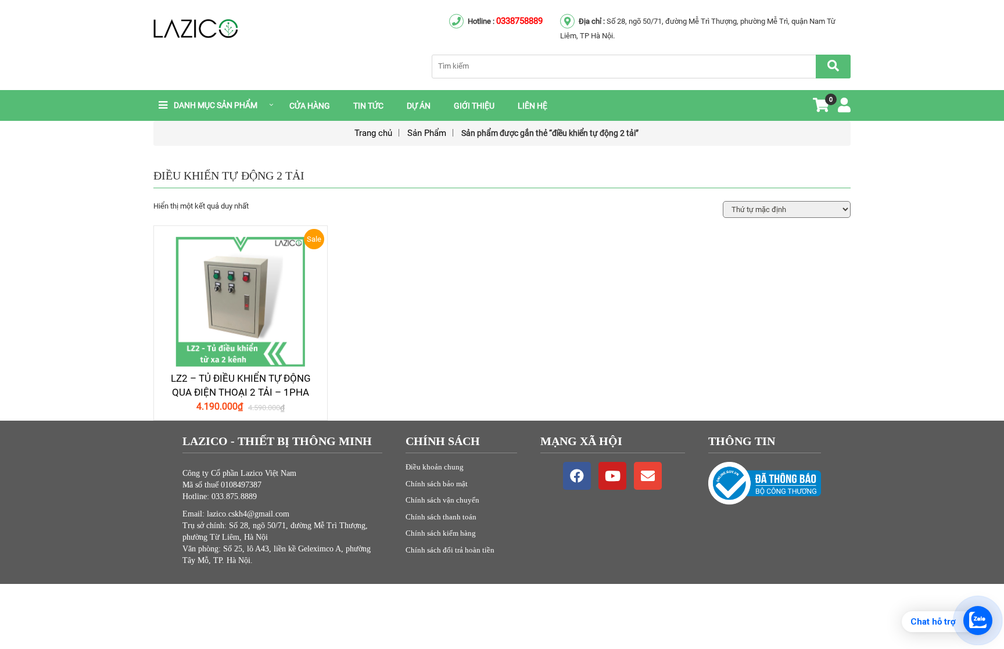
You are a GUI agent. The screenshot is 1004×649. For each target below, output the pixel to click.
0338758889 (519, 21)
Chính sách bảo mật (437, 483)
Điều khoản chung (435, 466)
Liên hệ (532, 105)
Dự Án (419, 105)
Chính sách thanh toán (441, 516)
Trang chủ (373, 133)
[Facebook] (577, 476)
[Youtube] (612, 476)
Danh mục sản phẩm (215, 105)
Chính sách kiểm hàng (441, 533)
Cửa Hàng (309, 105)
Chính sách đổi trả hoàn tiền (450, 550)
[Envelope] (648, 476)
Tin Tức (368, 105)
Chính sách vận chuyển (442, 500)
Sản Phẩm (426, 133)
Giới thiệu (474, 105)
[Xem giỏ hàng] (821, 107)
